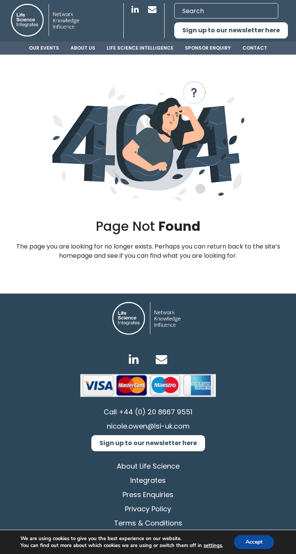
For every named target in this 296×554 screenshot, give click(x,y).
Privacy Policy (148, 509)
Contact (254, 48)
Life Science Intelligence (140, 48)
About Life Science (148, 466)
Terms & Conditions (148, 523)
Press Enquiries (148, 494)
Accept (254, 542)
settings (213, 545)
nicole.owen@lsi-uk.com (148, 426)
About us (83, 48)
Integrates (148, 480)
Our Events (44, 48)
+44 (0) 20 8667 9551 (155, 412)
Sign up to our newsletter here (231, 30)
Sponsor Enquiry (208, 48)
